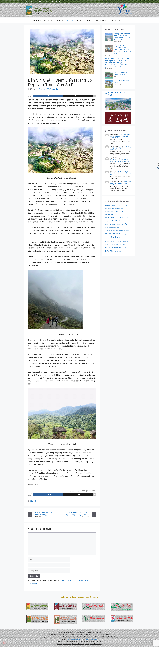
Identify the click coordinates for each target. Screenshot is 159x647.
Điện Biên (36, 20)
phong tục (115, 233)
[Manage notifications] (4, 642)
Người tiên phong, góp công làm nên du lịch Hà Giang (120, 147)
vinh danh (116, 244)
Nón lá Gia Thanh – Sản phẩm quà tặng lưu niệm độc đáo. (120, 173)
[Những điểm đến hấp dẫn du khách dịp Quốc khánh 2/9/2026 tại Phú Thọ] (109, 37)
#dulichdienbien (110, 205)
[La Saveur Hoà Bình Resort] (109, 84)
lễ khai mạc (127, 227)
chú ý (122, 205)
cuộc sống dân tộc (109, 208)
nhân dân (108, 233)
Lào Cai (68, 20)
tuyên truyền (126, 241)
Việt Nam (122, 244)
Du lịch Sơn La (123, 217)
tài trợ (106, 244)
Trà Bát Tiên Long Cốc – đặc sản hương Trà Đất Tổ (120, 183)
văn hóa (108, 248)
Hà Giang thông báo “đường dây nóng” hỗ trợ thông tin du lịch (119, 159)
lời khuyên (107, 230)
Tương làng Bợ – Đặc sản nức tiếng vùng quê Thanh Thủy (120, 136)
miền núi (113, 230)
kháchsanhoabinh (110, 224)
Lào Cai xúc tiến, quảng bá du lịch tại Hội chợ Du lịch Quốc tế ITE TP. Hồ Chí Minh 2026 (122, 49)
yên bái (122, 247)
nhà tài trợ (126, 230)
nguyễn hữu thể (119, 230)
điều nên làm (118, 251)
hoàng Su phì (108, 221)
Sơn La (88, 20)
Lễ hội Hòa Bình (114, 227)
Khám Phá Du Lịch (118, 115)
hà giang (116, 220)
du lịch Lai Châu (112, 217)
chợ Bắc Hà (126, 205)
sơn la (121, 238)
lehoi (118, 224)
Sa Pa (114, 237)
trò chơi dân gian (110, 241)
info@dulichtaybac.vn (74, 639)
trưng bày (119, 241)
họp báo (123, 221)
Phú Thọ (78, 20)
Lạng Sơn (58, 20)
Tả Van (111, 244)
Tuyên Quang (113, 20)
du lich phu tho (110, 214)
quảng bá (107, 238)
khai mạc (128, 221)
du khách (116, 211)
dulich (122, 211)
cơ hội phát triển (109, 211)
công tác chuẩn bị (119, 208)
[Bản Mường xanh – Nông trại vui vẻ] (109, 76)
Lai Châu (47, 20)
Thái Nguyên (100, 20)
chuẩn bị (118, 205)
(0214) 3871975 (91, 639)
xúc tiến (115, 248)
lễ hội (106, 227)
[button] (123, 20)
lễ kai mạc (122, 227)
